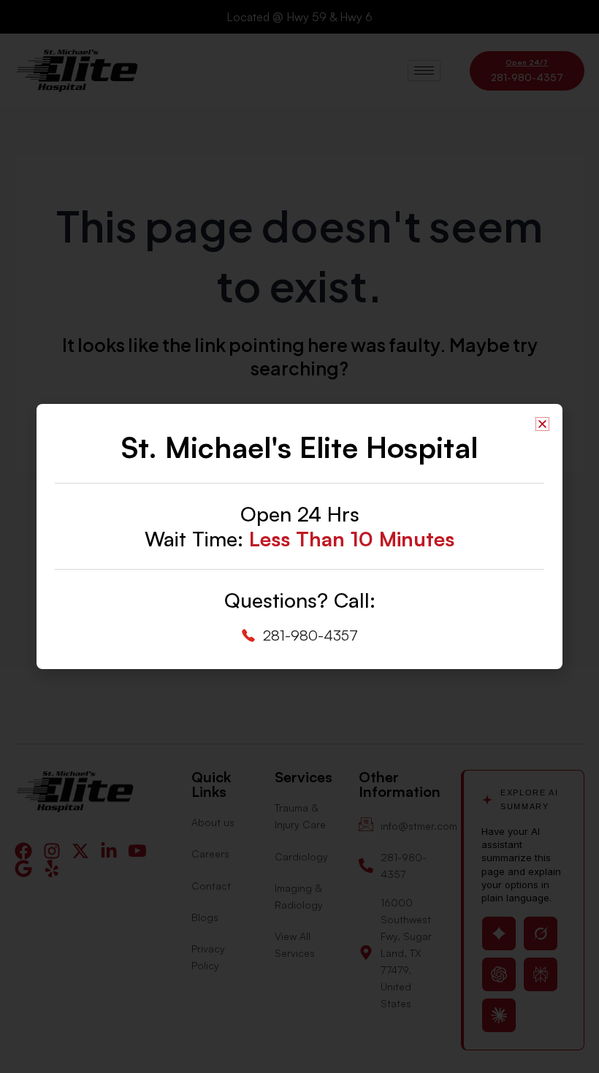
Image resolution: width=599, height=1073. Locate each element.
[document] (299, 536)
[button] (542, 424)
